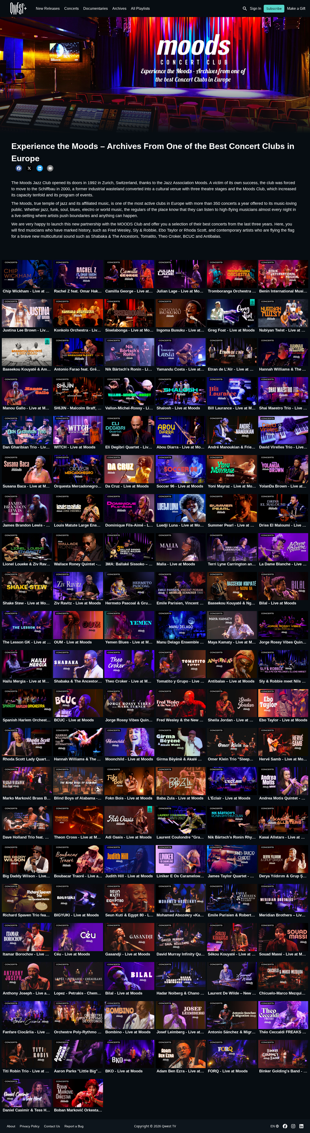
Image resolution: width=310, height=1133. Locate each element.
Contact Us (52, 1126)
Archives (119, 8)
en (273, 1126)
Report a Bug (74, 1126)
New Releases (48, 8)
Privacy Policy (29, 1126)
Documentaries (95, 8)
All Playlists (140, 8)
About (11, 1126)
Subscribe (274, 8)
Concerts (71, 8)
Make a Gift (296, 8)
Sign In (255, 8)
